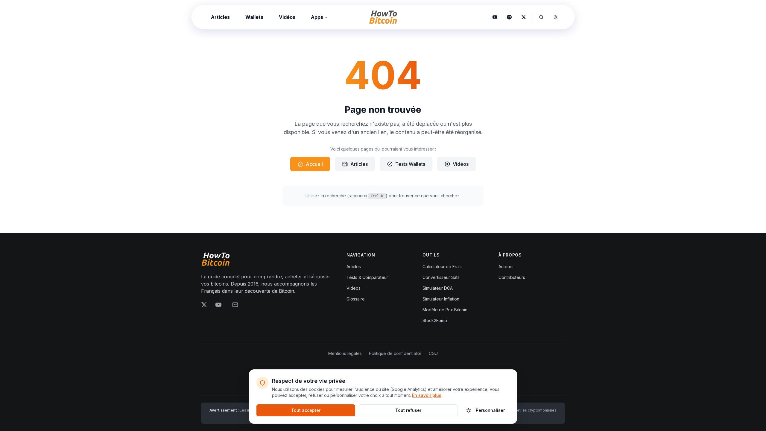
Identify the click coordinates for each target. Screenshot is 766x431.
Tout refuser (408, 410)
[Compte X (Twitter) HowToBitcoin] (524, 17)
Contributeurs (511, 277)
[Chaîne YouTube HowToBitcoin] (495, 17)
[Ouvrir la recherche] (541, 17)
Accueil (314, 164)
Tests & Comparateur (367, 277)
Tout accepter (305, 410)
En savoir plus (426, 395)
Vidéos (287, 17)
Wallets (254, 17)
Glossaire (355, 298)
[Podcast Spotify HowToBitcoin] (509, 17)
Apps (317, 17)
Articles (220, 17)
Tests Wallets (410, 164)
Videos (353, 288)
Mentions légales (345, 353)
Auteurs (505, 266)
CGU (433, 353)
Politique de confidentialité (395, 353)
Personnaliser (490, 410)
